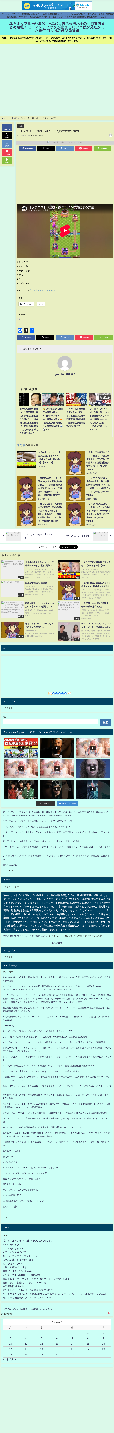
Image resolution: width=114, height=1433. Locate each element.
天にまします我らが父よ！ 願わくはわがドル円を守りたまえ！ (36, 1279)
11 (26, 1344)
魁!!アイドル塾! (10, 1206)
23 (103, 1349)
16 (103, 1344)
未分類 (20, 126)
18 (26, 1349)
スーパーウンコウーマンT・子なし (21, 1256)
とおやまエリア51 (12, 1263)
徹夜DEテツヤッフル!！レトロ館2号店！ (22, 1179)
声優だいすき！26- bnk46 (17, 1271)
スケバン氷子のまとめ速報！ (18, 1259)
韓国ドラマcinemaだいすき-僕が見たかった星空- (29, 1298)
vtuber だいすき (11, 1244)
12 (41, 1344)
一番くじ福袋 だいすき (15, 1267)
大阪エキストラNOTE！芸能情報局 (21, 1275)
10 (10, 1344)
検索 (5, 717)
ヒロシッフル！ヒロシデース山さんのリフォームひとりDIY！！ (32, 1168)
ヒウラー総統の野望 (12, 1195)
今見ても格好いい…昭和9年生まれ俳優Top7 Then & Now (27, 1309)
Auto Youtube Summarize (43, 290)
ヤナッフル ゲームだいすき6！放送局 (20, 1190)
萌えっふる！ (9, 1156)
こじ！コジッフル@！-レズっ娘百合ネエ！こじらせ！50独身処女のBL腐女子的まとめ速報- (45, 1037)
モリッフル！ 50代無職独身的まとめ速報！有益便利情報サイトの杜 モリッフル (42, 1127)
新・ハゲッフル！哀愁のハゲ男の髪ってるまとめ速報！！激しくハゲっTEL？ (39, 1031)
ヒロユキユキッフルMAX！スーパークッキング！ (26, 1173)
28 (72, 1354)
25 (26, 1354)
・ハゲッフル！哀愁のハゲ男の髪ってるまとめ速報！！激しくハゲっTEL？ (38, 827)
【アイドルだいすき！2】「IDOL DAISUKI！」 (28, 1240)
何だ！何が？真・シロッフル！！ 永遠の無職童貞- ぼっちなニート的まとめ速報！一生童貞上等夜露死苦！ (55, 1042)
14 (72, 1344)
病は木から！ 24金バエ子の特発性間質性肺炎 (28, 1290)
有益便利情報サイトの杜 (16, 1286)
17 (10, 1349)
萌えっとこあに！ (11, 865)
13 (57, 1344)
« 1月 (5, 1359)
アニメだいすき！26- (14, 1248)
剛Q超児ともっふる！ (13, 1184)
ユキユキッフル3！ (11, 1151)
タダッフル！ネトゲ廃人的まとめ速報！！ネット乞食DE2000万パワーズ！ (38, 821)
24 (10, 1354)
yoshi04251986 (64, 374)
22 (88, 1349)
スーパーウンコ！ (11, 1026)
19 (41, 1349)
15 (88, 1344)
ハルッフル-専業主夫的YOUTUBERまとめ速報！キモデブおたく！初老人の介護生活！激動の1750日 (49, 1066)
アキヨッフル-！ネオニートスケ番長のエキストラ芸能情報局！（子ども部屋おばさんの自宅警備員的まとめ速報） (56, 1113)
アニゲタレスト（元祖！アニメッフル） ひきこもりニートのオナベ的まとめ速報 (41, 841)
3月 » (13, 1359)
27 (57, 1354)
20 (57, 1349)
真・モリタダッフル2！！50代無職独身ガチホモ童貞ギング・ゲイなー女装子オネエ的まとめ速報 (54, 1294)
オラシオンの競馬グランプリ (18, 1252)
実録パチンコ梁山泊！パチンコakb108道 (24, 1282)
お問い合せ (57, 943)
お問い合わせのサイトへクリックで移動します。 (26, 936)
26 (41, 1354)
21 (72, 1349)
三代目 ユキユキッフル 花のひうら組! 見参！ (24, 1201)
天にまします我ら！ (12, 1162)
